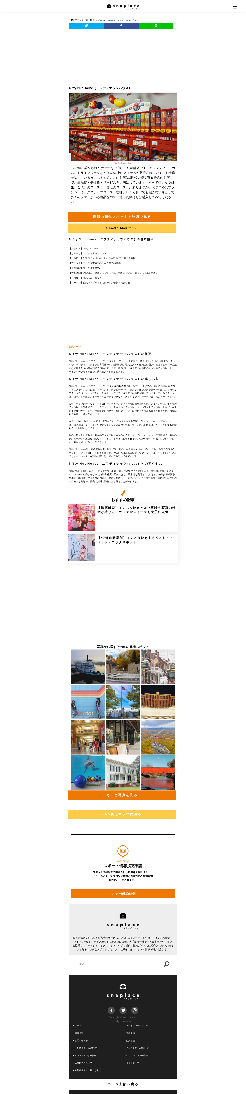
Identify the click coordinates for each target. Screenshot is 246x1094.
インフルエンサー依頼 (85, 1056)
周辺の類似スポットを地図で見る (122, 216)
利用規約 (130, 1033)
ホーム (78, 1026)
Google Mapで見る (122, 228)
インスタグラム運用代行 (87, 1048)
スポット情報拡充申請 (123, 893)
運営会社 (79, 1033)
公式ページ (75, 347)
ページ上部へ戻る (123, 1084)
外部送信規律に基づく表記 (88, 1071)
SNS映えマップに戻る (122, 814)
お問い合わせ (81, 1041)
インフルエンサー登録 (137, 1056)
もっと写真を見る (122, 795)
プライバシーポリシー (137, 1026)
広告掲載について (83, 1063)
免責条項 (130, 1041)
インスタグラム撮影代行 (138, 1048)
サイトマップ (132, 1063)
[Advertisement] (123, 55)
